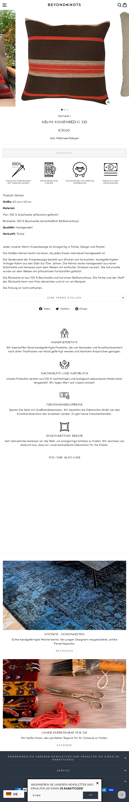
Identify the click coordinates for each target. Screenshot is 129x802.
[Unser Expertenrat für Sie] (64, 693)
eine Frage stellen (64, 297)
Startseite (63, 116)
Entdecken (64, 651)
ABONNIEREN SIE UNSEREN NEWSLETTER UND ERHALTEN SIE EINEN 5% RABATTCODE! (63, 758)
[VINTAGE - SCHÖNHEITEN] (64, 595)
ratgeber (64, 745)
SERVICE (63, 770)
